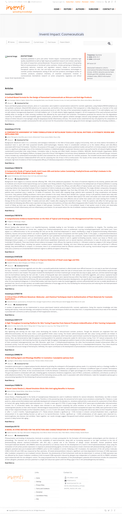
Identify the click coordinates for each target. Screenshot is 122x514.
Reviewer (85, 2)
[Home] (18, 482)
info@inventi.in (36, 2)
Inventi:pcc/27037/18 (13, 294)
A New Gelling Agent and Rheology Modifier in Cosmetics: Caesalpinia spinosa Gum (39, 358)
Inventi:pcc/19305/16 (13, 385)
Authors (81, 9)
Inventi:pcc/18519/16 (13, 215)
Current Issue (38, 42)
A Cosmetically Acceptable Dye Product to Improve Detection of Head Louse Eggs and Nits (42, 260)
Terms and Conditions (43, 489)
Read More (9, 124)
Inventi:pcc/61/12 (12, 426)
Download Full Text (22, 103)
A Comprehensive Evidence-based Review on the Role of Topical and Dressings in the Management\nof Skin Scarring (53, 219)
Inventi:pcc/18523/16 (13, 168)
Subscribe (94, 9)
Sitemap (38, 482)
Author (77, 2)
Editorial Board (24, 42)
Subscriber (69, 2)
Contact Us (109, 9)
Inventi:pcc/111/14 (12, 129)
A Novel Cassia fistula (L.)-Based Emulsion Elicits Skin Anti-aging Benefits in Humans (39, 388)
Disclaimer (39, 492)
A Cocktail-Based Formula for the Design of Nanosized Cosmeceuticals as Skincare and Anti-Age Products (48, 97)
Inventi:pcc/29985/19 (13, 355)
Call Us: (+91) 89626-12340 (17, 2)
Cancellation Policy (41, 496)
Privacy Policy (40, 485)
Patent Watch (65, 42)
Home (57, 9)
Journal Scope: (27, 56)
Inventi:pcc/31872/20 (13, 257)
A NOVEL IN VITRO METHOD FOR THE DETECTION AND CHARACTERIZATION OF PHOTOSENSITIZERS (45, 430)
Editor (92, 2)
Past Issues (52, 42)
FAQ (37, 499)
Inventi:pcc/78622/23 (13, 94)
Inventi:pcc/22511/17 (13, 320)
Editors (68, 9)
